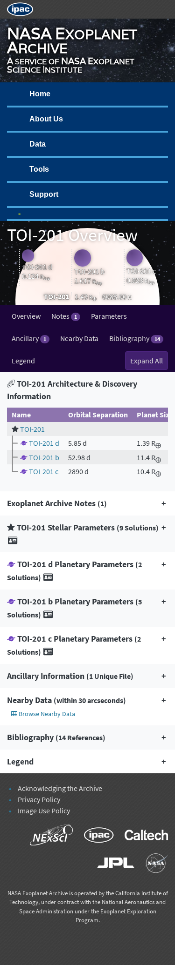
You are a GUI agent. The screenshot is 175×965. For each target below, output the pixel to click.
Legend (23, 360)
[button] (87, 503)
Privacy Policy (39, 799)
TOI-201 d (44, 443)
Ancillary (29, 338)
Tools (39, 169)
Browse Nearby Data (46, 714)
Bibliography (134, 338)
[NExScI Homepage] (47, 836)
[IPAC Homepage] (20, 8)
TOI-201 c (43, 471)
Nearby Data (79, 338)
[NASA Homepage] (152, 864)
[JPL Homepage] (111, 864)
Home (39, 94)
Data (37, 144)
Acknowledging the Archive (60, 788)
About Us (46, 119)
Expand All (146, 360)
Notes (64, 316)
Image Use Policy (44, 810)
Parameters (109, 316)
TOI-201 (32, 429)
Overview (26, 316)
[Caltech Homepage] (141, 836)
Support (43, 194)
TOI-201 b (44, 457)
